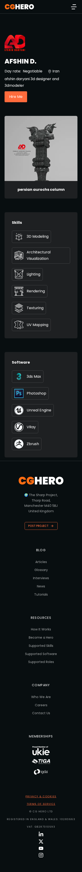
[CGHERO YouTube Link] (41, 848)
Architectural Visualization (39, 255)
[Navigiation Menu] (73, 6)
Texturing (35, 308)
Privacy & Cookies (41, 796)
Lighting (33, 274)
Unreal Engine (39, 410)
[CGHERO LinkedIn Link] (41, 834)
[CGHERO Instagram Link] (41, 855)
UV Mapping (37, 324)
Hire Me (16, 96)
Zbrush (33, 443)
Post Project (38, 526)
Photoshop (36, 393)
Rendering (36, 291)
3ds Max (34, 376)
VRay (31, 427)
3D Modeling (38, 236)
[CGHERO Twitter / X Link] (41, 841)
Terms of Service (41, 804)
